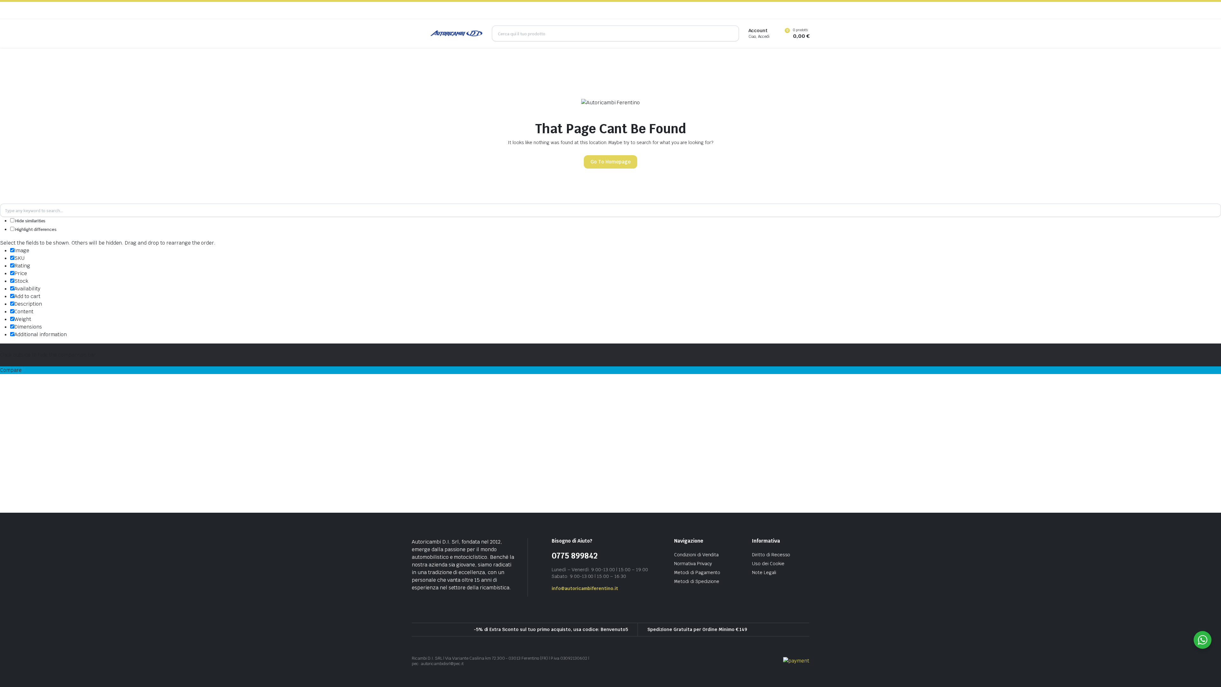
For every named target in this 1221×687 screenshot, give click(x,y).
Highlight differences (35, 229)
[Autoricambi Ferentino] (456, 33)
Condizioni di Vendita (696, 555)
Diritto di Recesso (771, 555)
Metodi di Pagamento (697, 572)
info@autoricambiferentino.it (585, 588)
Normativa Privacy (693, 563)
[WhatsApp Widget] (1202, 640)
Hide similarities (29, 221)
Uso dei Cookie (768, 563)
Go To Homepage (610, 162)
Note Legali (764, 572)
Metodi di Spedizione (696, 581)
